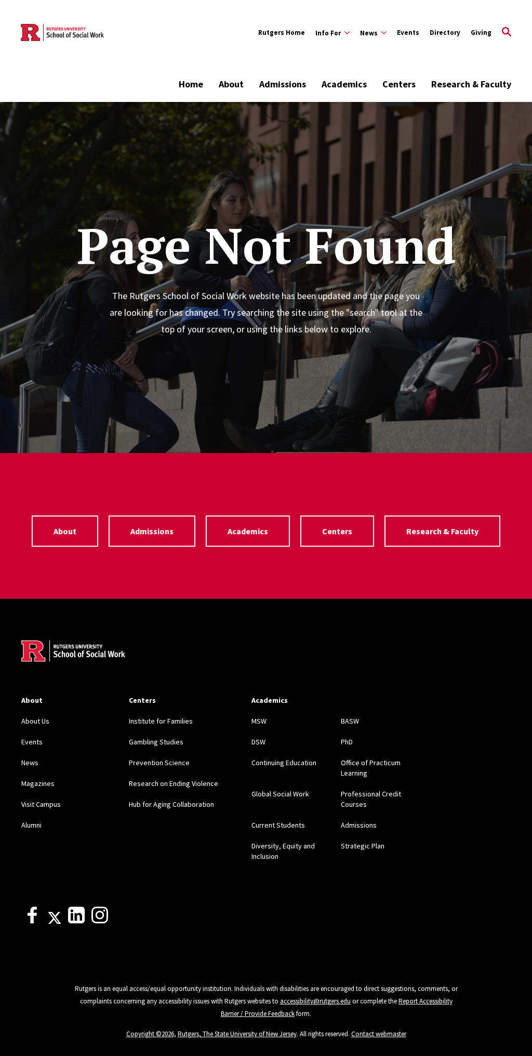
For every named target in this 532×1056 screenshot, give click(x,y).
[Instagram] (99, 920)
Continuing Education (283, 762)
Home (191, 84)
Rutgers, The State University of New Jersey (237, 1033)
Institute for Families (161, 721)
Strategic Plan (362, 846)
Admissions (282, 84)
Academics (344, 84)
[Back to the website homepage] (62, 32)
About (231, 84)
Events (408, 32)
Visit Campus (41, 804)
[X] (54, 920)
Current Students (278, 825)
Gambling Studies (156, 741)
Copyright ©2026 (150, 1033)
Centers (399, 84)
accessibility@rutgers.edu (315, 1001)
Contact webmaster (378, 1033)
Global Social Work (280, 794)
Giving (481, 32)
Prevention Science (159, 762)
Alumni (31, 825)
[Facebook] (32, 920)
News (29, 762)
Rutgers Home (281, 32)
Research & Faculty (471, 84)
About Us (35, 721)
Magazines (38, 783)
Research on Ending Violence (173, 783)
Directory (445, 32)
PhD (347, 741)
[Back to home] (73, 652)
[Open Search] (506, 33)
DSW (258, 741)
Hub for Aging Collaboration (171, 804)
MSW (259, 721)
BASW (350, 721)
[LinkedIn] (76, 920)
